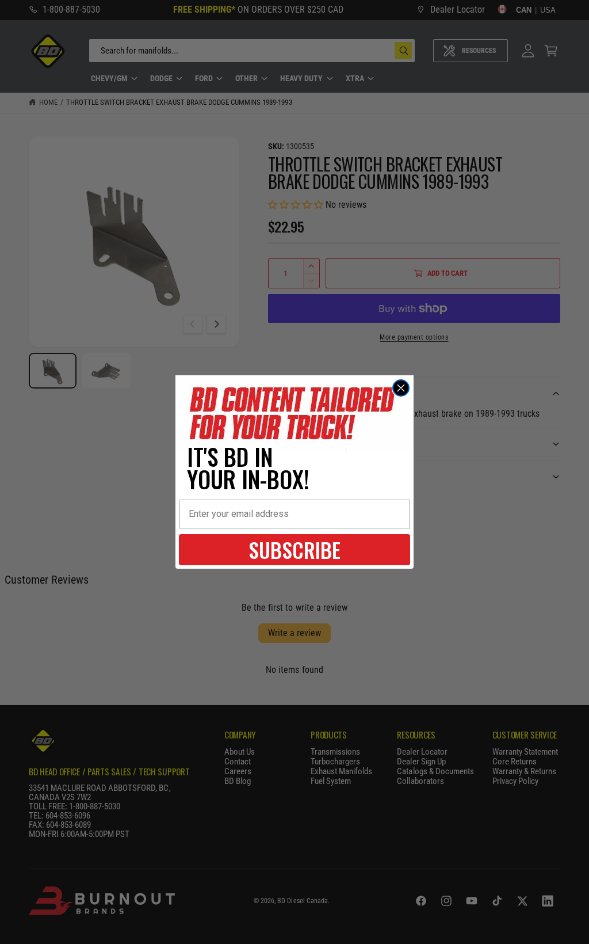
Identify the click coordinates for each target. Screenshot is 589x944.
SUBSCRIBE (294, 549)
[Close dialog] (401, 388)
